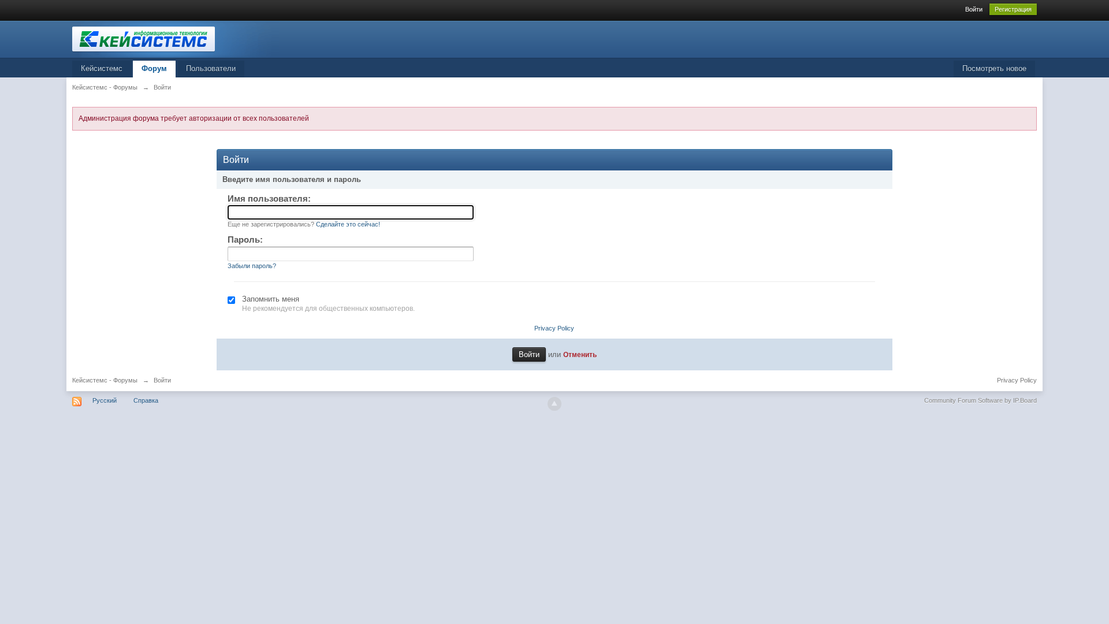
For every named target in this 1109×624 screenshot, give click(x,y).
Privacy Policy (554, 328)
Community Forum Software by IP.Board (980, 400)
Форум (154, 68)
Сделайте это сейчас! (348, 224)
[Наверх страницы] (554, 404)
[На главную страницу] (175, 38)
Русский (104, 400)
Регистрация (1013, 9)
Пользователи (211, 68)
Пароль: (245, 239)
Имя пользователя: (269, 198)
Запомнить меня (270, 299)
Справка (145, 400)
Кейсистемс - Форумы (104, 380)
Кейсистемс (101, 68)
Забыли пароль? (252, 265)
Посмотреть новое (994, 68)
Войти (974, 9)
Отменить (580, 354)
